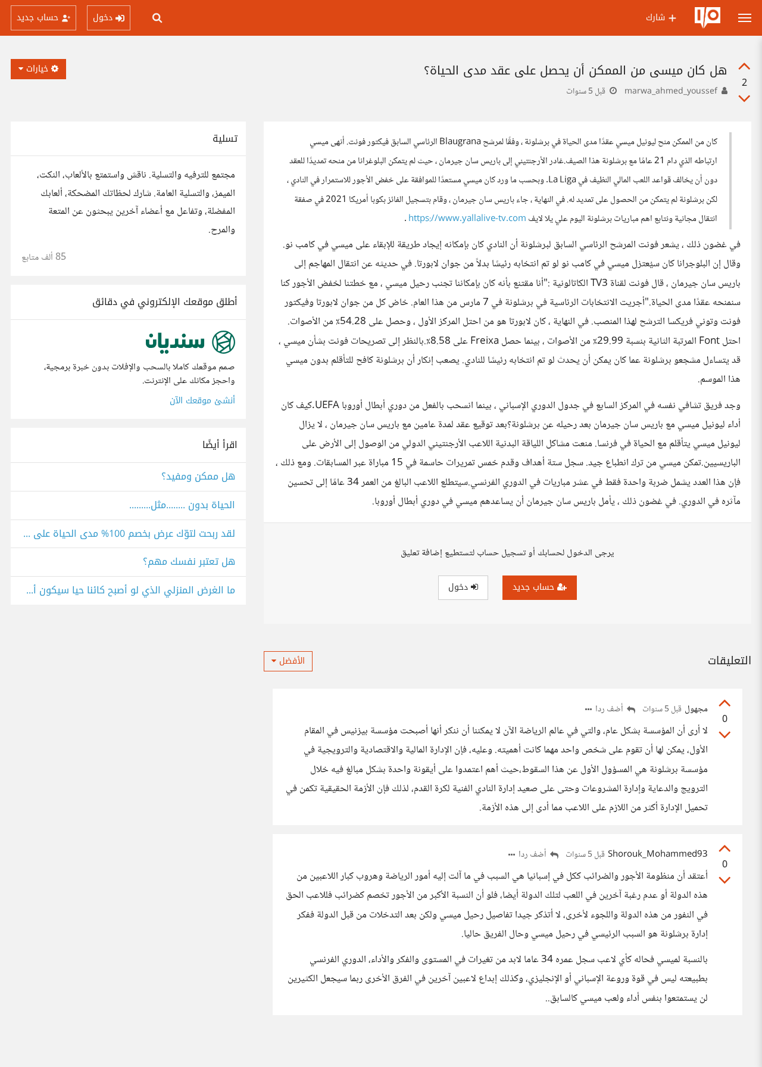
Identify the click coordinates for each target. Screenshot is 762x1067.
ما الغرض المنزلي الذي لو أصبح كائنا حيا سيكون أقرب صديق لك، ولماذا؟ (128, 591)
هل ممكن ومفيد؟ (198, 477)
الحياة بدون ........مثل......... (182, 505)
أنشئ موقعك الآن (202, 401)
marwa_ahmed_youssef (671, 92)
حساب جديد (535, 587)
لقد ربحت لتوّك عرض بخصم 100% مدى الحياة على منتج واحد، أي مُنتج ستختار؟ (128, 534)
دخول (459, 587)
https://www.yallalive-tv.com (467, 219)
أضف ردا (610, 710)
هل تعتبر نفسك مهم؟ (189, 562)
